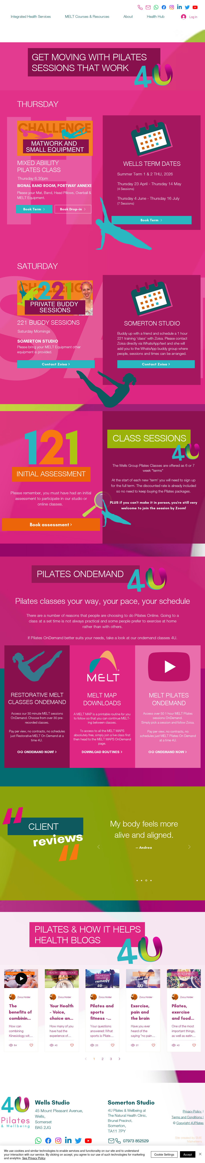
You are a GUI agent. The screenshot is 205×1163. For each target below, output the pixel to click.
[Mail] (148, 7)
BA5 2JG (43, 1127)
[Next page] (119, 1058)
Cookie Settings (164, 1154)
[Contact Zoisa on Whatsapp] (156, 7)
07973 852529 (136, 1140)
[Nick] (137, 880)
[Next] (189, 847)
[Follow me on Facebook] (164, 7)
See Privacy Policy (33, 1158)
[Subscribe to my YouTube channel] (195, 7)
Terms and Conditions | (188, 1117)
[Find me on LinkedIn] (179, 7)
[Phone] (140, 7)
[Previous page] (85, 1058)
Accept (187, 1154)
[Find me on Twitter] (187, 7)
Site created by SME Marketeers (188, 1139)
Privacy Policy (192, 1111)
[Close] (200, 1154)
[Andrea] (146, 880)
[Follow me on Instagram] (172, 7)
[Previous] (98, 847)
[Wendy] (141, 880)
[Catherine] (151, 880)
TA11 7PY (117, 1131)
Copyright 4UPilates (190, 1123)
